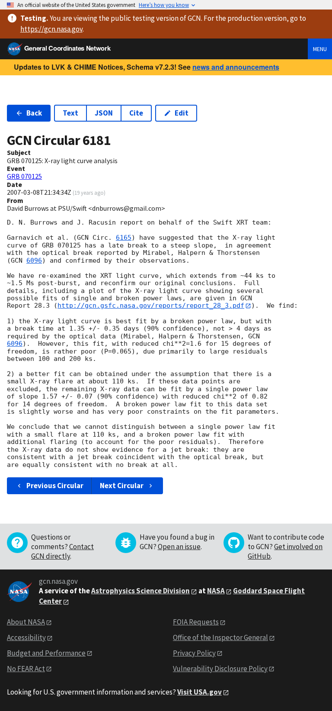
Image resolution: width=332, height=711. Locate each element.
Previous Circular (54, 485)
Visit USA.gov (199, 692)
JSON (104, 113)
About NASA (26, 622)
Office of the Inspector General (220, 637)
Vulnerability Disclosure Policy (220, 668)
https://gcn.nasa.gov (51, 29)
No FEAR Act (26, 668)
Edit (181, 113)
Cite (136, 113)
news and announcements (235, 67)
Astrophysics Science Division (140, 590)
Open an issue (179, 546)
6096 (34, 260)
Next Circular (122, 485)
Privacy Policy (194, 653)
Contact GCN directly (62, 551)
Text (70, 113)
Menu (320, 49)
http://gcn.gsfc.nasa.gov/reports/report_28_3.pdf (150, 305)
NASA (216, 590)
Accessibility (26, 637)
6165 (123, 237)
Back (34, 113)
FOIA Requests (196, 622)
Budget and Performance (46, 653)
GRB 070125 (24, 176)
